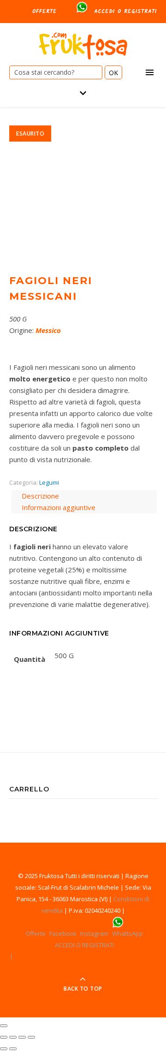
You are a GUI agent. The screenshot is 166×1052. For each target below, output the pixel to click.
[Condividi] (13, 1037)
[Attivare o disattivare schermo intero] (22, 1037)
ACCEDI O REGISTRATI (125, 11)
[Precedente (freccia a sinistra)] (3, 1048)
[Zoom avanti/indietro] (31, 1037)
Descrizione (40, 495)
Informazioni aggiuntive (58, 507)
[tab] (84, 496)
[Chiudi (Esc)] (3, 1037)
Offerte (44, 11)
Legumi (49, 482)
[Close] (3, 1025)
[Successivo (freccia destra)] (13, 1048)
